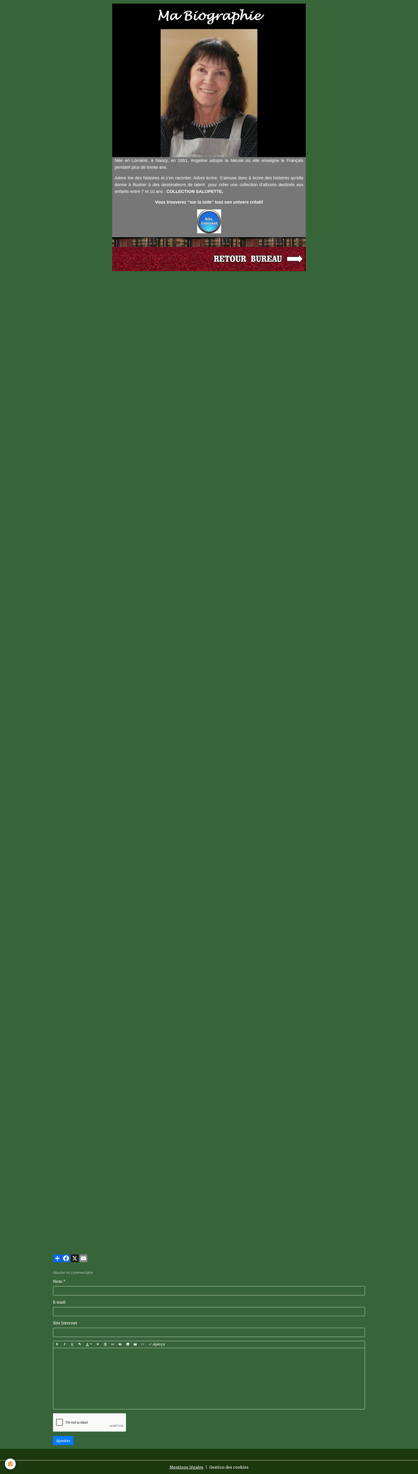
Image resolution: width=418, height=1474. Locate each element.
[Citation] (98, 1344)
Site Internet (65, 1323)
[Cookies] (10, 1464)
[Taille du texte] (79, 1344)
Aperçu (158, 1344)
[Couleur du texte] (88, 1344)
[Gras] (57, 1344)
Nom (57, 1281)
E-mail (59, 1302)
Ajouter (63, 1440)
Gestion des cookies (229, 1467)
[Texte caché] (120, 1344)
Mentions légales (186, 1467)
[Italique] (64, 1344)
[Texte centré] (105, 1344)
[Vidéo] (135, 1344)
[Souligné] (72, 1344)
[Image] (128, 1344)
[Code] (143, 1344)
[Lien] (113, 1344)
